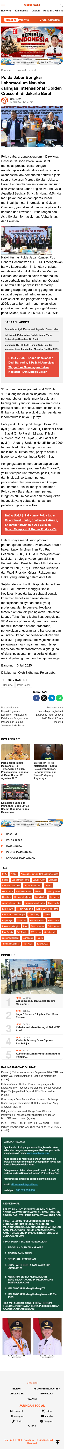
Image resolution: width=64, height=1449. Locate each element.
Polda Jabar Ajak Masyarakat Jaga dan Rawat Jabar (32, 329)
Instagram (19, 1416)
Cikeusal (53, 879)
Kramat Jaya (34, 914)
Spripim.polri (50, 931)
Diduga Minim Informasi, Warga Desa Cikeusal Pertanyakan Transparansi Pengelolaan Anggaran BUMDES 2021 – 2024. (28, 1114)
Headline (8, 685)
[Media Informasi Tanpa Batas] (32, 4)
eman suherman (24, 891)
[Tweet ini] (44, 698)
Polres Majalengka (19, 851)
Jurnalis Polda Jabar (11, 902)
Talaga (40, 937)
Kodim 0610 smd (25, 908)
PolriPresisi (22, 931)
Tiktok (19, 1421)
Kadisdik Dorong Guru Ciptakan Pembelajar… (35, 1042)
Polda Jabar (23, 685)
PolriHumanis (54, 926)
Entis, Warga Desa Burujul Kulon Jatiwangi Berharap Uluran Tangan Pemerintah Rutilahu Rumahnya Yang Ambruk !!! (30, 1103)
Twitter (49, 1411)
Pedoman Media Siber (46, 1388)
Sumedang (28, 937)
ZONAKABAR (43, 943)
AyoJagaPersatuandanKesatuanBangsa (39, 873)
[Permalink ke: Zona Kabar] (4, 100)
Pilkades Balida (37, 920)
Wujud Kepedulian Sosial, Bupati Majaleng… (35, 1002)
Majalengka (14, 846)
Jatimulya (54, 897)
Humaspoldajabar (22, 897)
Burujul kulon (39, 879)
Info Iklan (46, 1393)
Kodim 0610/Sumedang (47, 908)
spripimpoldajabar (10, 937)
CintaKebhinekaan (32, 885)
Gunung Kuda (53, 891)
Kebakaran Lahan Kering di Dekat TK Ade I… (38, 1029)
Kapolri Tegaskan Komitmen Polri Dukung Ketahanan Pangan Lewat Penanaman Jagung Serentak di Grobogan (15, 716)
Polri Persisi (7, 931)
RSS (33, 1426)
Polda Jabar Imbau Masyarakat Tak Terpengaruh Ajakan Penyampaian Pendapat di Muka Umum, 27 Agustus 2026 (15, 770)
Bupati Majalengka (20, 879)
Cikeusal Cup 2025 (11, 885)
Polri (25, 926)
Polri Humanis (37, 926)
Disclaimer (17, 1393)
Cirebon (48, 885)
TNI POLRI (28, 943)
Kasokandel (53, 902)
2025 (4, 873)
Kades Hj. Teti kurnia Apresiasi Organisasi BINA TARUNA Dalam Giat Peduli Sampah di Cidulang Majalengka (32, 1073)
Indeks (16, 1388)
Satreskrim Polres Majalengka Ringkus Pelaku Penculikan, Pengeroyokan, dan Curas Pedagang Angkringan (46, 770)
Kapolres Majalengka (20, 857)
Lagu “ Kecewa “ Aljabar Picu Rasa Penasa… (37, 1015)
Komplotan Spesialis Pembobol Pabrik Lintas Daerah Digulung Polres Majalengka (15, 807)
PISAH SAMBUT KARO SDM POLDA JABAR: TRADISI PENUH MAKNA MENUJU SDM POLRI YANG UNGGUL (31, 1124)
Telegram (48, 1421)
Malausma (21, 920)
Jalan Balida (40, 897)
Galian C (39, 891)
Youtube (49, 1416)
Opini (18, 1011)
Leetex (47, 914)
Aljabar (14, 873)
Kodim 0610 (7, 908)
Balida (5, 879)
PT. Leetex (36, 931)
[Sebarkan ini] (36, 698)
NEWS (18, 998)
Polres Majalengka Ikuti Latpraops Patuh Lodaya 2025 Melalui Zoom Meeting (49, 714)
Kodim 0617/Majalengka (13, 914)
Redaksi (32, 1398)
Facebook (18, 1411)
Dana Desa (7, 891)
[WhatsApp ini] (59, 698)
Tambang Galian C (11, 943)
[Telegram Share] (51, 698)
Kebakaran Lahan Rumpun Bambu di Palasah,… (38, 1055)
